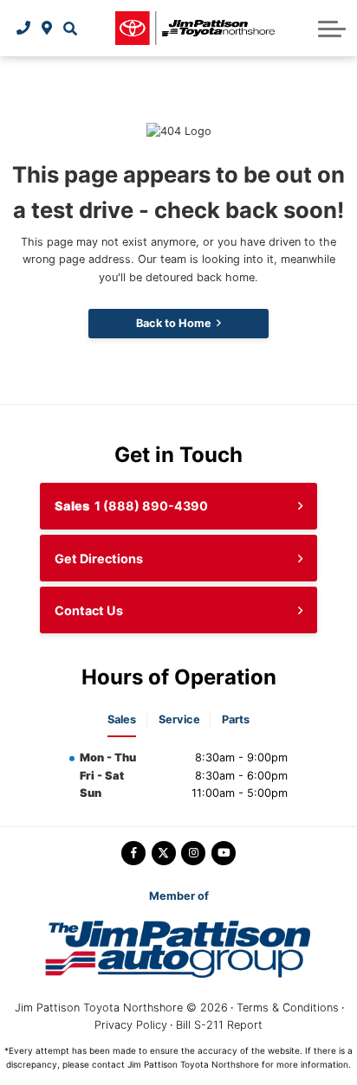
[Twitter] (164, 853)
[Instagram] (193, 853)
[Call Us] (23, 27)
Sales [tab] (121, 719)
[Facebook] (133, 853)
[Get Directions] (47, 27)
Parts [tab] (236, 719)
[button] (69, 27)
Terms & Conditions (288, 1007)
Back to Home (173, 323)
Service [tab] (179, 719)
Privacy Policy (130, 1024)
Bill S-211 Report (219, 1024)
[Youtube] (223, 853)
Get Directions (99, 558)
